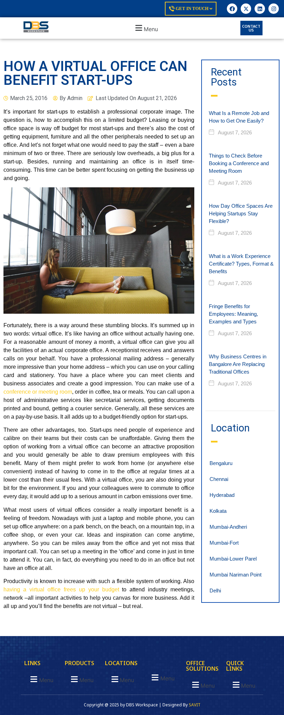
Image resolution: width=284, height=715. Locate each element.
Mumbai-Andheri (228, 527)
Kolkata (218, 511)
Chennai (219, 479)
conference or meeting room (37, 392)
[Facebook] (232, 8)
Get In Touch (192, 8)
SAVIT (195, 705)
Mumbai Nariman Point (235, 575)
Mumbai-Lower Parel (233, 559)
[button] (145, 28)
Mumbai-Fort (224, 543)
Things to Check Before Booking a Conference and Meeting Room (239, 163)
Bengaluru (221, 463)
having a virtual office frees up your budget (61, 589)
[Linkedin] (260, 8)
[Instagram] (273, 8)
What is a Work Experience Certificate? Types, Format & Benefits (241, 263)
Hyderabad (222, 495)
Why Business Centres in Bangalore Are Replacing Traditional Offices (237, 364)
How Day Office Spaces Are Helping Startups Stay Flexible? (241, 213)
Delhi (215, 590)
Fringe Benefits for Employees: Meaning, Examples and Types (233, 313)
